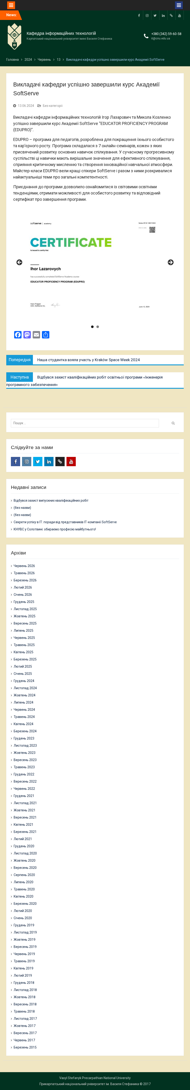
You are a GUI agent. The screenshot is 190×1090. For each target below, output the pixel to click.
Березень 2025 (25, 659)
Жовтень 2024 (24, 695)
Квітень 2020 (23, 896)
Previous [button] (19, 262)
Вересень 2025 (25, 623)
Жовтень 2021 (24, 810)
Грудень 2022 (24, 774)
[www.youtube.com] (179, 15)
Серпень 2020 (24, 875)
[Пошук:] (86, 423)
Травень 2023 (24, 767)
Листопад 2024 (25, 688)
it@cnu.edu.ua (160, 38)
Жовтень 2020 (24, 860)
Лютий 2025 (23, 666)
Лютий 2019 (23, 975)
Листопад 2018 (25, 990)
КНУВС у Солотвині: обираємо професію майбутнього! (55, 529)
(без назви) (22, 508)
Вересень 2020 (25, 868)
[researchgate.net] (171, 15)
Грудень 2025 (24, 602)
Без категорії (53, 106)
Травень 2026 (24, 573)
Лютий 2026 (23, 587)
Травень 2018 (24, 1011)
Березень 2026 (25, 580)
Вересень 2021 (25, 817)
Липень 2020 (23, 882)
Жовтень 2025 (24, 616)
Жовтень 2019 (24, 939)
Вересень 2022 (25, 781)
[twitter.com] (155, 15)
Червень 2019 (24, 954)
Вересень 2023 (25, 760)
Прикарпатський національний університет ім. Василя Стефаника (89, 1084)
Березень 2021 (25, 832)
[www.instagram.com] (147, 15)
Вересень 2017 (25, 1033)
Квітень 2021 (23, 824)
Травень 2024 (24, 717)
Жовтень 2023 (24, 753)
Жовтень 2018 (24, 997)
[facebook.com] (139, 15)
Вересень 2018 (25, 1004)
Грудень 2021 (24, 796)
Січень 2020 (23, 918)
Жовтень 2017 (24, 1026)
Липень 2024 (23, 702)
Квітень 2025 (23, 652)
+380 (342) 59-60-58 (166, 34)
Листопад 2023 (25, 745)
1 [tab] (92, 326)
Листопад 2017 (25, 1018)
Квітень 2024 (23, 724)
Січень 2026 (23, 594)
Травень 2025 (24, 645)
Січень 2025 (23, 674)
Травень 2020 (24, 889)
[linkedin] (163, 15)
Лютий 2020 (23, 911)
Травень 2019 (24, 961)
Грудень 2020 (24, 846)
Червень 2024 (24, 709)
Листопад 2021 (25, 803)
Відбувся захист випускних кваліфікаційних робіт (51, 500)
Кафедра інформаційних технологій (61, 33)
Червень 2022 (24, 788)
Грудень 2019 (24, 925)
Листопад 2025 (25, 609)
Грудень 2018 (24, 983)
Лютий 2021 (23, 839)
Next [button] (170, 262)
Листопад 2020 (25, 853)
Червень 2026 (24, 566)
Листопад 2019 (25, 932)
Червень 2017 (24, 1040)
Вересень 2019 (25, 947)
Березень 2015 (25, 1047)
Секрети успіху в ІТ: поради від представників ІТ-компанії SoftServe (65, 522)
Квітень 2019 (23, 968)
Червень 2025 (24, 638)
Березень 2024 (25, 731)
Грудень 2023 (24, 738)
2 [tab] (97, 326)
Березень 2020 (25, 903)
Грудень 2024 (24, 681)
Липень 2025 (23, 630)
